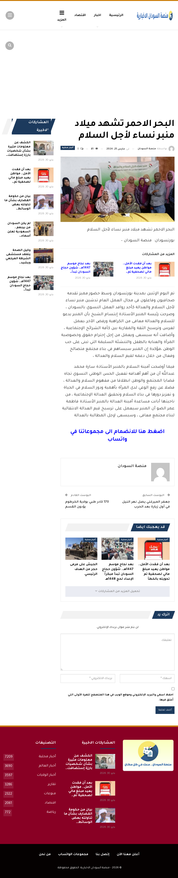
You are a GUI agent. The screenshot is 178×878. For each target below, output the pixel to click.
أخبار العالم (47, 766)
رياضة (51, 812)
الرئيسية (116, 15)
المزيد (61, 20)
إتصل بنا (102, 854)
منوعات (50, 794)
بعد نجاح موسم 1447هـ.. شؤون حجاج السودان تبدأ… (75, 268)
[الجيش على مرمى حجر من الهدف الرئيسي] (81, 549)
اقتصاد (80, 15)
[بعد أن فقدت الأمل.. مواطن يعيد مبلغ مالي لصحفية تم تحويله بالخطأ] (165, 269)
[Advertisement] (138, 65)
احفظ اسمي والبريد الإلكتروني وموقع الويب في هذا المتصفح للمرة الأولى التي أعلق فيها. (120, 698)
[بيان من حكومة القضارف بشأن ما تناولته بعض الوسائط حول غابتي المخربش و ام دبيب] (44, 201)
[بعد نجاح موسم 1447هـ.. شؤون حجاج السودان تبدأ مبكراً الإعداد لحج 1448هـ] (103, 269)
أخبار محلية (67, 148)
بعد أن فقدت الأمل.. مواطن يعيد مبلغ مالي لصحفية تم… (137, 268)
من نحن (45, 854)
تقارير (52, 784)
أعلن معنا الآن (128, 854)
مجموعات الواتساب (73, 854)
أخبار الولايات (46, 775)
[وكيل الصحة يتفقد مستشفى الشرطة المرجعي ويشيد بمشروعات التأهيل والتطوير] (44, 255)
